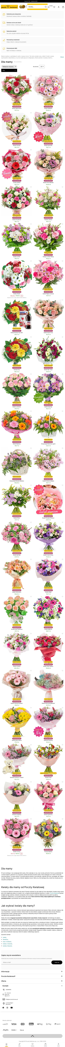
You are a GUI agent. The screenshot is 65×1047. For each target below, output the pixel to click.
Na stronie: (36, 66)
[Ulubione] (54, 7)
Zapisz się (57, 962)
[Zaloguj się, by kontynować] (31, 76)
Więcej (62, 57)
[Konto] (58, 7)
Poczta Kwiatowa (54, 893)
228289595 (8, 989)
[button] (46, 7)
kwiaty (4, 937)
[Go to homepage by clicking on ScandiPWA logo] (9, 7)
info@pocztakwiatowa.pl (12, 999)
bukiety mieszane (7, 946)
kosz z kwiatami (7, 941)
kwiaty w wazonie (7, 943)
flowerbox (5, 939)
